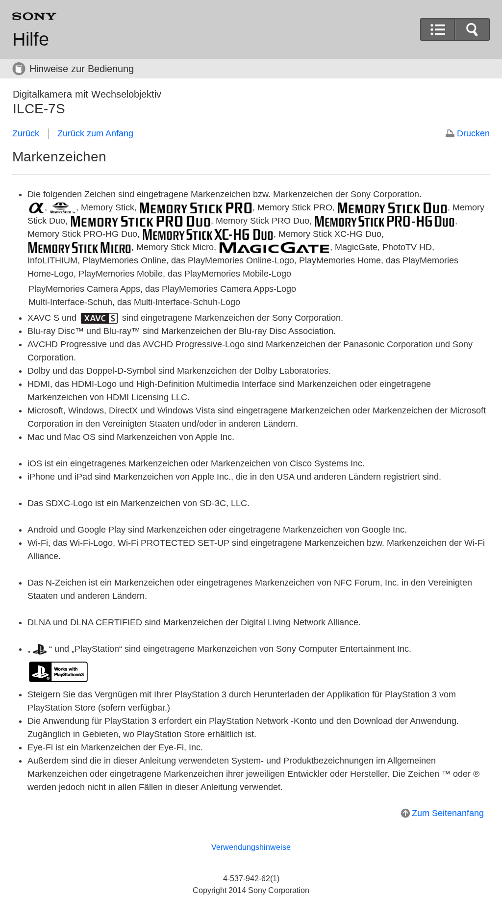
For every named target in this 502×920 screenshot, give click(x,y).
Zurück (25, 133)
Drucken (473, 133)
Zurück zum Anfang (95, 133)
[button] (472, 29)
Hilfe (30, 39)
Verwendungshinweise (251, 847)
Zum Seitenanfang (448, 813)
